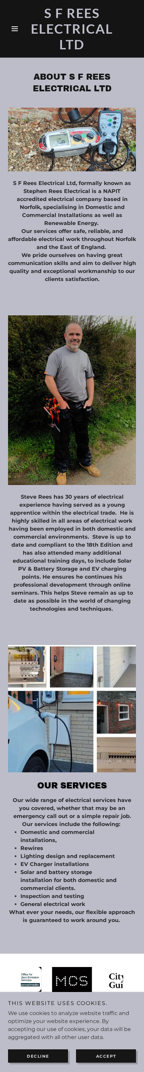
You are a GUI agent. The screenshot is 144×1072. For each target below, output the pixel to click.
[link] (72, 28)
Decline (38, 1056)
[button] (17, 28)
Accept (106, 1056)
